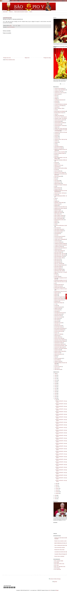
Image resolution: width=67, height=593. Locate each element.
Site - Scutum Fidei (57, 569)
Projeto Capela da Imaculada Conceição (21, 11)
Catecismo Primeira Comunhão (59, 122)
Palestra (55, 273)
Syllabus (55, 355)
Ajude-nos (11, 11)
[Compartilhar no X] (17, 25)
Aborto (55, 95)
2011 (56, 378)
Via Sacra (56, 365)
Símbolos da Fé (57, 352)
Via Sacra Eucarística (57, 366)
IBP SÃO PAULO (57, 187)
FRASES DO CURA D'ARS (59, 549)
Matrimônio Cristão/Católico (59, 202)
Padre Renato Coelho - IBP (58, 270)
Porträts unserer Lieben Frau (59, 287)
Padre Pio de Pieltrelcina (10, 27)
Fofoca (55, 177)
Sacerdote (56, 305)
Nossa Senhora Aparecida (58, 229)
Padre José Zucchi (57, 259)
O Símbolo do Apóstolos (58, 246)
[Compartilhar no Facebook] (18, 25)
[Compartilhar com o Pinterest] (19, 25)
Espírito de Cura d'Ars (58, 165)
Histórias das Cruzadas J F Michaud (60, 184)
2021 (56, 394)
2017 (56, 388)
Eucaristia (56, 169)
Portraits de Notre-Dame (58, 284)
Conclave (56, 136)
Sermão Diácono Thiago (58, 342)
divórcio (55, 156)
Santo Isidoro (56, 324)
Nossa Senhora (56, 227)
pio (54, 283)
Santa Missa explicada (58, 314)
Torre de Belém (57, 359)
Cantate (55, 114)
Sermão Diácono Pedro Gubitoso (59, 341)
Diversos (55, 154)
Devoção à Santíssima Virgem (59, 153)
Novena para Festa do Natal (59, 236)
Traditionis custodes (57, 361)
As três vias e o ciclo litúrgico (59, 105)
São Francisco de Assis (58, 325)
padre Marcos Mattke (57, 252)
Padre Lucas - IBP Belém (58, 263)
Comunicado (56, 133)
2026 (56, 498)
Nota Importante (57, 233)
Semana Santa (56, 335)
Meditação (56, 205)
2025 (56, 497)
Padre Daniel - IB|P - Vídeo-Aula (59, 253)
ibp (54, 186)
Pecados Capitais (57, 276)
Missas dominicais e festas (58, 216)
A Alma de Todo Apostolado (59, 88)
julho (57, 485)
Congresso (56, 142)
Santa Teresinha (57, 318)
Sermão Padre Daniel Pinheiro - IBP (60, 345)
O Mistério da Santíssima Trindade (60, 243)
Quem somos (5, 11)
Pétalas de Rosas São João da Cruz (60, 281)
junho (57, 483)
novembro (57, 491)
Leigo (55, 198)
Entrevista (56, 162)
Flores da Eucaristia (57, 176)
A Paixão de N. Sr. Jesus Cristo (59, 92)
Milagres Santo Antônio (58, 212)
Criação (55, 145)
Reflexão (55, 295)
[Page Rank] (55, 581)
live (55, 199)
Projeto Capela (56, 292)
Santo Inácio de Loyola (58, 322)
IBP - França (56, 565)
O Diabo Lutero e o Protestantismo (60, 239)
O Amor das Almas (57, 237)
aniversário (56, 101)
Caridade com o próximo (58, 115)
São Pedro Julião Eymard (58, 331)
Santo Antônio (56, 319)
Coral (55, 143)
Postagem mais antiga (47, 57)
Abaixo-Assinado (57, 94)
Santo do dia (56, 321)
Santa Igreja (56, 311)
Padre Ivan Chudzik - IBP (58, 257)
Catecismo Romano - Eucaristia (59, 125)
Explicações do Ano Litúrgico (59, 172)
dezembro (57, 493)
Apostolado (56, 102)
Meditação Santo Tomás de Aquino (60, 208)
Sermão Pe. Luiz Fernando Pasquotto (60, 348)
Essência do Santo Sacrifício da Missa (60, 168)
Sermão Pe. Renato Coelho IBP (59, 351)
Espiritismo (56, 163)
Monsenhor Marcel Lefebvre (59, 219)
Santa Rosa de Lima (57, 315)
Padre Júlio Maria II (57, 262)
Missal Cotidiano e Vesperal (59, 215)
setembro (57, 488)
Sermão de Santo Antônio (58, 338)
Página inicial (27, 57)
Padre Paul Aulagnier (57, 267)
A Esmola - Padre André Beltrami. (60, 89)
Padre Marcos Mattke (58, 266)
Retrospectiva (56, 301)
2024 (56, 495)
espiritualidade (56, 166)
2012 (56, 380)
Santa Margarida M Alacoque (59, 312)
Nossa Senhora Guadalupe (58, 230)
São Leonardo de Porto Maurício (59, 328)
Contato (30, 11)
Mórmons (56, 222)
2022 (56, 396)
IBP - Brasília (56, 562)
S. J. (55, 304)
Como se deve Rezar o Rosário (59, 547)
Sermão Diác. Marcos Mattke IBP (60, 339)
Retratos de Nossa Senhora (58, 298)
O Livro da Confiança (58, 242)
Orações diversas (57, 249)
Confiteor (56, 140)
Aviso (55, 109)
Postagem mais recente (7, 57)
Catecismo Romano (57, 124)
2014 (56, 383)
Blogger (57, 590)
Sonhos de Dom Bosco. (58, 354)
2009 (56, 375)
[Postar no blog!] (16, 25)
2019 (56, 391)
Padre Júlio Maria (57, 260)
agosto (57, 486)
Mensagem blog (57, 209)
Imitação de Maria (57, 189)
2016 (56, 386)
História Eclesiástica (57, 183)
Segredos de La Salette (58, 334)
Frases (55, 179)
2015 (56, 385)
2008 (56, 373)
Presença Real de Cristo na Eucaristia (60, 291)
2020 (56, 393)
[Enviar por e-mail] (15, 25)
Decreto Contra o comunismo (59, 556)
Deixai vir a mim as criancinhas (59, 151)
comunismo (56, 135)
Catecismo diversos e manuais (59, 119)
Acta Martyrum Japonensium (59, 99)
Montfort (55, 221)
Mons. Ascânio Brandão (58, 218)
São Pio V (56, 332)
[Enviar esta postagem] (14, 25)
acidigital (55, 98)
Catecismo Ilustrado (57, 121)
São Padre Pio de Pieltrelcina (59, 329)
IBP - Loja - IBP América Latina (59, 566)
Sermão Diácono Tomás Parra (59, 344)
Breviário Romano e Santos (59, 112)
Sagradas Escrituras (57, 308)
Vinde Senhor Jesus (57, 369)
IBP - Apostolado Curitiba (58, 560)
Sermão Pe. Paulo (57, 349)
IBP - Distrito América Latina (59, 563)
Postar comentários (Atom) (10, 59)
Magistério (56, 201)
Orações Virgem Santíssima (59, 250)
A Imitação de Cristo (57, 91)
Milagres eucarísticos (57, 211)
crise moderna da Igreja (58, 146)
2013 (56, 381)
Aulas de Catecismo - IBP (58, 108)
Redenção (56, 294)
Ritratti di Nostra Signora (58, 302)
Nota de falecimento (57, 232)
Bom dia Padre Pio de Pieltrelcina (60, 111)
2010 (56, 376)
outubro (57, 490)
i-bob (49, 590)
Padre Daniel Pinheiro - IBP (59, 256)
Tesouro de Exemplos (58, 358)
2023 (56, 398)
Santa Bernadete (57, 309)
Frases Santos (56, 180)
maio (56, 399)
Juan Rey (56, 194)
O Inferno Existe (57, 240)
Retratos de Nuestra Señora (58, 299)
